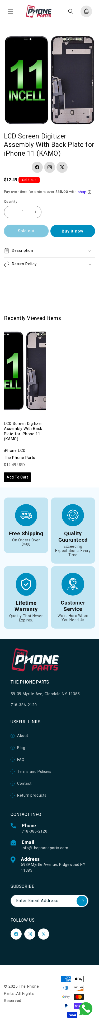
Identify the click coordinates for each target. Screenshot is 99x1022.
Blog (21, 748)
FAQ (21, 760)
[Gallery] (49, 79)
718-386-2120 (34, 831)
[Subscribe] (82, 901)
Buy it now (72, 231)
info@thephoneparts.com (45, 848)
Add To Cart (17, 477)
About (22, 735)
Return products (31, 795)
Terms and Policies (34, 771)
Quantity (10, 201)
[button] (10, 11)
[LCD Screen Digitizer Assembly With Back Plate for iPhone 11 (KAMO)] (25, 371)
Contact (24, 783)
